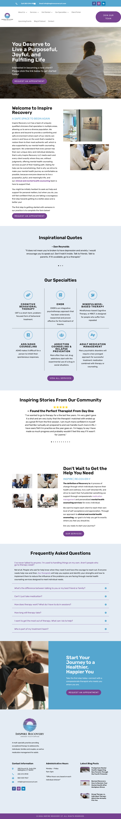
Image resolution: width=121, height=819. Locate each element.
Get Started (46, 12)
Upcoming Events (24, 21)
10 (69, 441)
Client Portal (76, 12)
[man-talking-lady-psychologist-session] (48, 507)
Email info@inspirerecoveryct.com (52, 3)
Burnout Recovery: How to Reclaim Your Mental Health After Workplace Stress (99, 784)
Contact (51, 21)
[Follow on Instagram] (99, 3)
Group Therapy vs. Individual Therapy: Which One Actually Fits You (98, 797)
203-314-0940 (23, 774)
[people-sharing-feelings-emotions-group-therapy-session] (22, 507)
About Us (21, 12)
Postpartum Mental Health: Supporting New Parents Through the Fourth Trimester (99, 771)
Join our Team (108, 17)
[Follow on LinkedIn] (103, 3)
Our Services (74, 534)
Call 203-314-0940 (28, 3)
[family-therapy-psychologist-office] (48, 487)
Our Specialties (61, 12)
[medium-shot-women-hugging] (22, 487)
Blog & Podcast (39, 21)
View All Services (60, 378)
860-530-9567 (23, 778)
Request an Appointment (30, 81)
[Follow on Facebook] (94, 3)
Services (33, 12)
